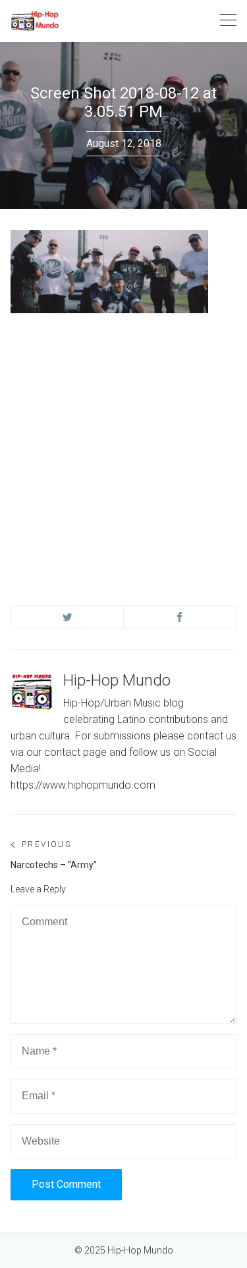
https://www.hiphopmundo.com (83, 785)
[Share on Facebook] (180, 617)
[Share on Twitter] (67, 617)
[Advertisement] (123, 447)
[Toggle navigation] (228, 20)
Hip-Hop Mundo (117, 680)
